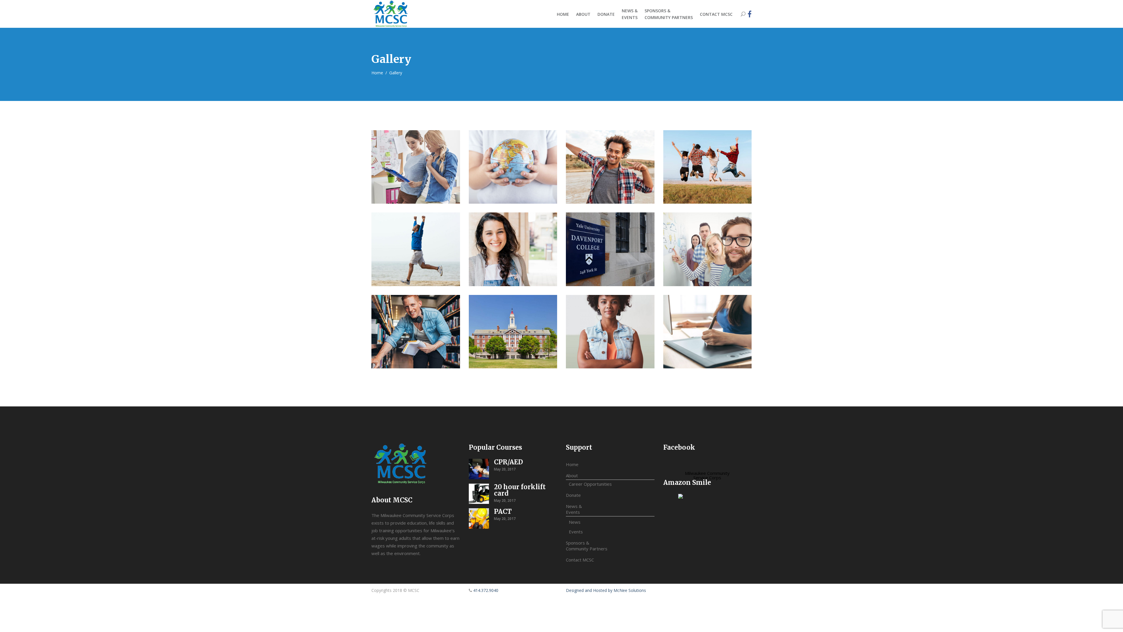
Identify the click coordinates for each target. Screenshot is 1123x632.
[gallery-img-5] (707, 331)
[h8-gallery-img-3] (610, 167)
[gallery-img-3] (415, 331)
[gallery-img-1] (415, 167)
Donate (573, 495)
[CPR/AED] (479, 469)
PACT (503, 511)
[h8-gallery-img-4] (707, 167)
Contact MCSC (580, 560)
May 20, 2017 (505, 469)
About (572, 475)
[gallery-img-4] (610, 331)
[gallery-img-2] (513, 167)
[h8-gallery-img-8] (707, 249)
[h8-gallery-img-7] (610, 249)
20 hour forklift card (520, 490)
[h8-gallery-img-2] (513, 331)
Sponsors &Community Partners (586, 546)
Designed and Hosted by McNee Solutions (606, 590)
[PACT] (479, 518)
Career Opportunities (590, 484)
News (575, 522)
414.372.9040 (485, 590)
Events (576, 532)
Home (377, 72)
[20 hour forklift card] (479, 494)
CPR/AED (508, 462)
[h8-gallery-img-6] (513, 249)
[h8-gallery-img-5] (415, 249)
